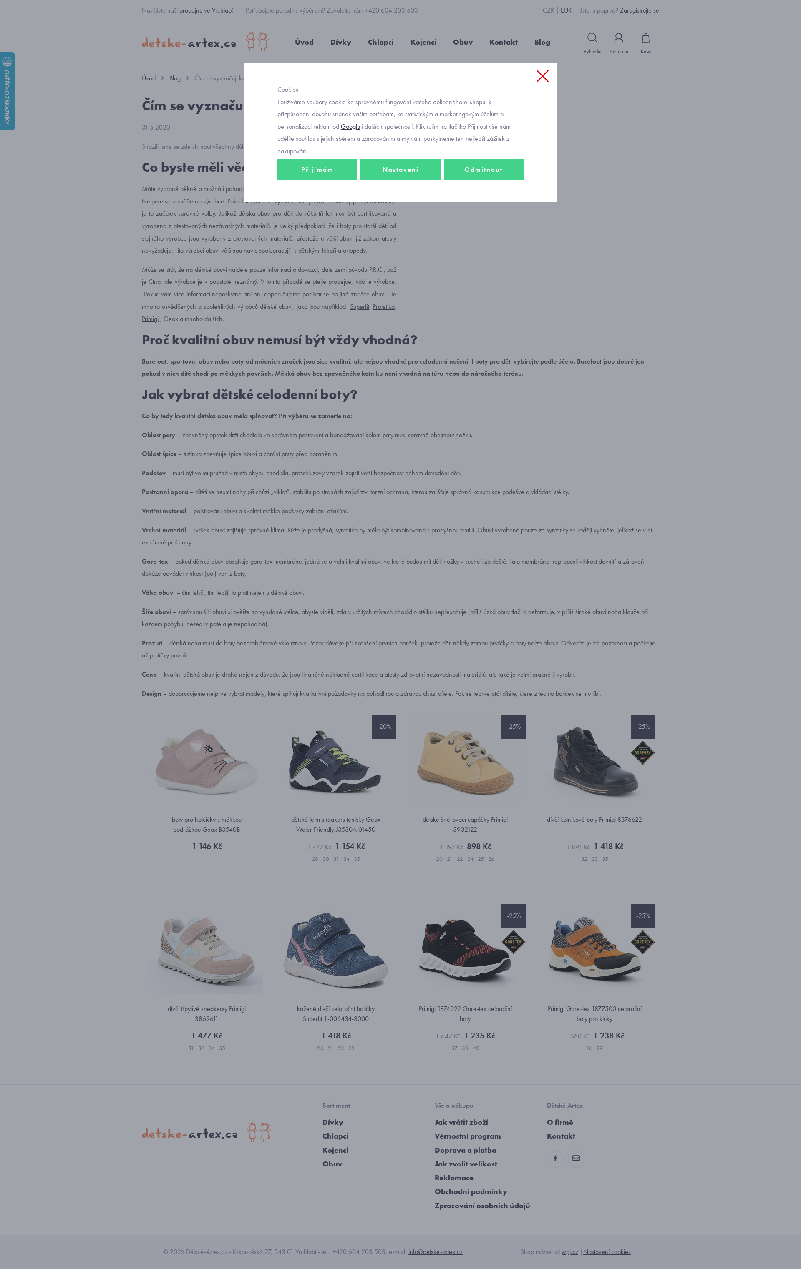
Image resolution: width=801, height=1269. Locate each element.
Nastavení (401, 169)
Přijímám (317, 169)
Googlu (350, 126)
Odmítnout (483, 169)
